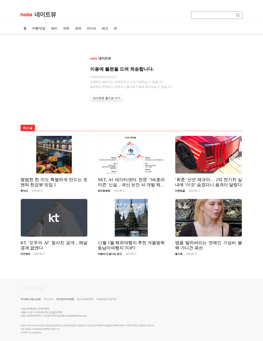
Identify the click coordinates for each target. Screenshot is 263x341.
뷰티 (54, 28)
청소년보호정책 (85, 299)
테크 (105, 28)
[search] (238, 15)
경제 (78, 28)
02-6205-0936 (32, 315)
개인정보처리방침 (65, 299)
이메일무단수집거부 (106, 299)
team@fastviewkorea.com (76, 315)
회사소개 (48, 299)
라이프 (91, 28)
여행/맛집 (38, 28)
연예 (66, 28)
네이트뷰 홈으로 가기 (106, 98)
